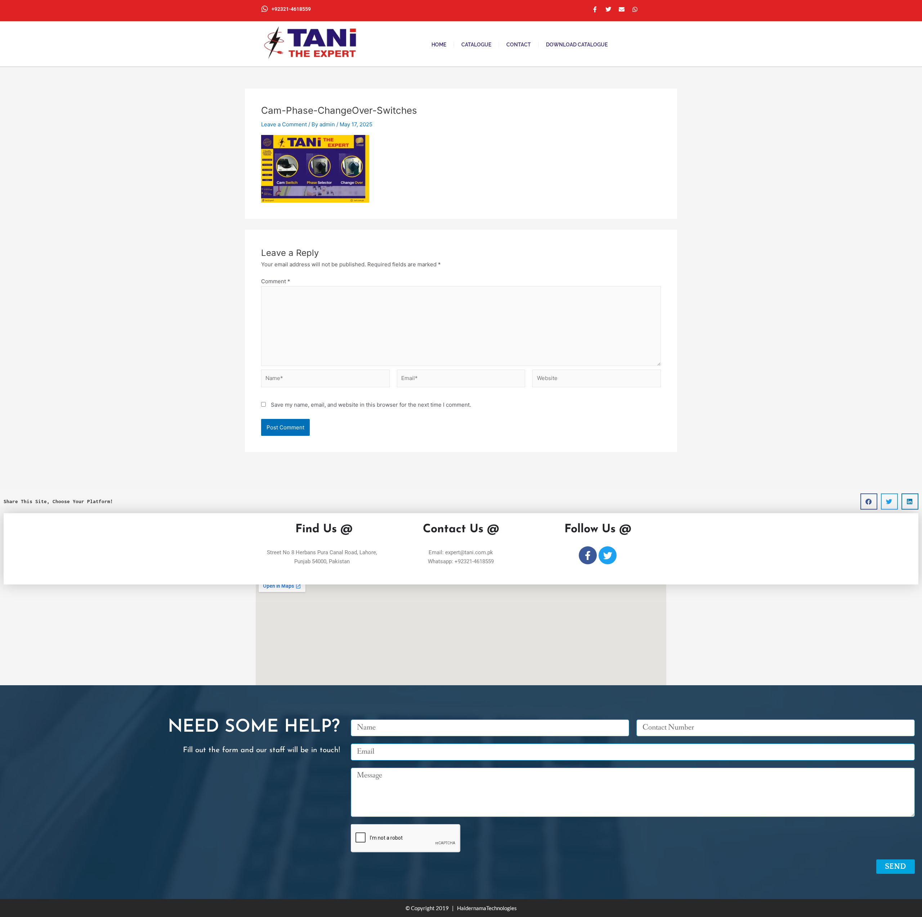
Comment (275, 281)
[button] (868, 501)
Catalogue (476, 45)
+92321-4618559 (291, 9)
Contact (518, 45)
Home (438, 45)
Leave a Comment (284, 124)
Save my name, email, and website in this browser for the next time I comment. (371, 404)
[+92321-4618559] (264, 9)
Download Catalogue (577, 45)
